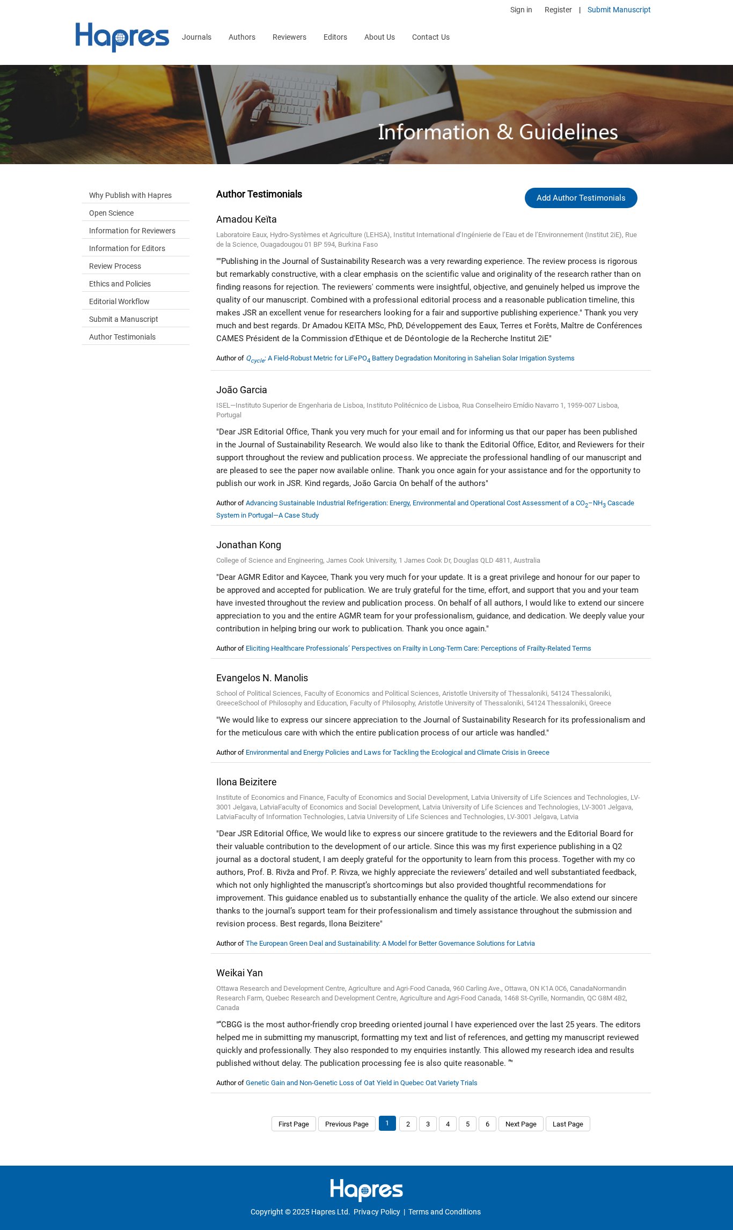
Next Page (521, 1124)
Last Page (568, 1124)
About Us (379, 37)
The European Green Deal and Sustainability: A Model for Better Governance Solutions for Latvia (390, 943)
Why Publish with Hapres (130, 195)
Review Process (115, 266)
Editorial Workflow (119, 301)
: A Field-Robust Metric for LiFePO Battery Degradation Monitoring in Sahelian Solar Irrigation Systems (410, 358)
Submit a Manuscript (123, 319)
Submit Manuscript (619, 9)
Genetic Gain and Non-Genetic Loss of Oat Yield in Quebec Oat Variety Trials (362, 1083)
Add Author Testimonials (581, 198)
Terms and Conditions (444, 1211)
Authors (242, 37)
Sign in (521, 9)
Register (558, 9)
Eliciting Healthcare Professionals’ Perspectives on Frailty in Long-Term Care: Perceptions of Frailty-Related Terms (418, 648)
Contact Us (430, 37)
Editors (335, 37)
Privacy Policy (377, 1211)
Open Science (111, 213)
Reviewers (289, 37)
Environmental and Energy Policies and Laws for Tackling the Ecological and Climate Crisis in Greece (397, 752)
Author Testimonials (122, 337)
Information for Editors (127, 248)
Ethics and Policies (120, 283)
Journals (196, 37)
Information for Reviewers (132, 230)
